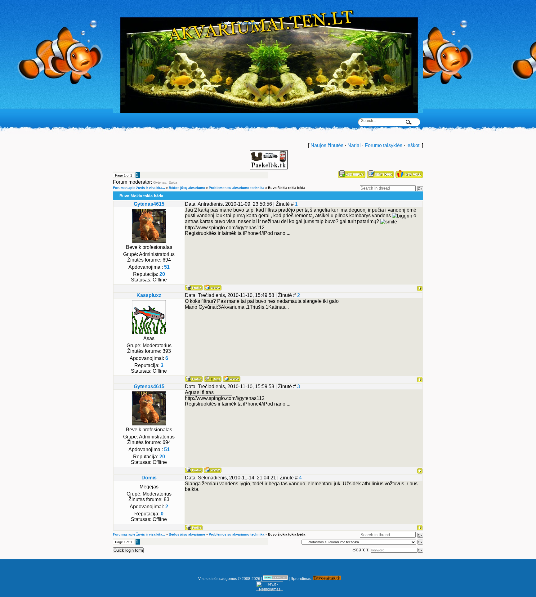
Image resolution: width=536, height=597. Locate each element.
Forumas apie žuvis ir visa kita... (139, 188)
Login (226, 23)
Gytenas (159, 182)
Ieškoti (413, 145)
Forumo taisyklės (383, 145)
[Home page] (212, 287)
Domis (149, 477)
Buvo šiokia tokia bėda (286, 188)
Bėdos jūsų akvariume (187, 188)
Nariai (354, 145)
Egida (173, 182)
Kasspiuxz (148, 295)
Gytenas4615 (149, 204)
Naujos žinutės (326, 145)
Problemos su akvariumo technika (236, 188)
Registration (248, 23)
